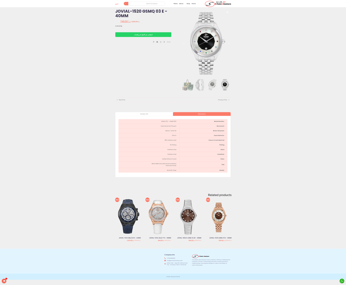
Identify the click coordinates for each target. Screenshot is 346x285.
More (176, 4)
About (181, 4)
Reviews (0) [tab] (144, 114)
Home (194, 4)
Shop (188, 4)
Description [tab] (202, 114)
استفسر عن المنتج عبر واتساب (143, 35)
